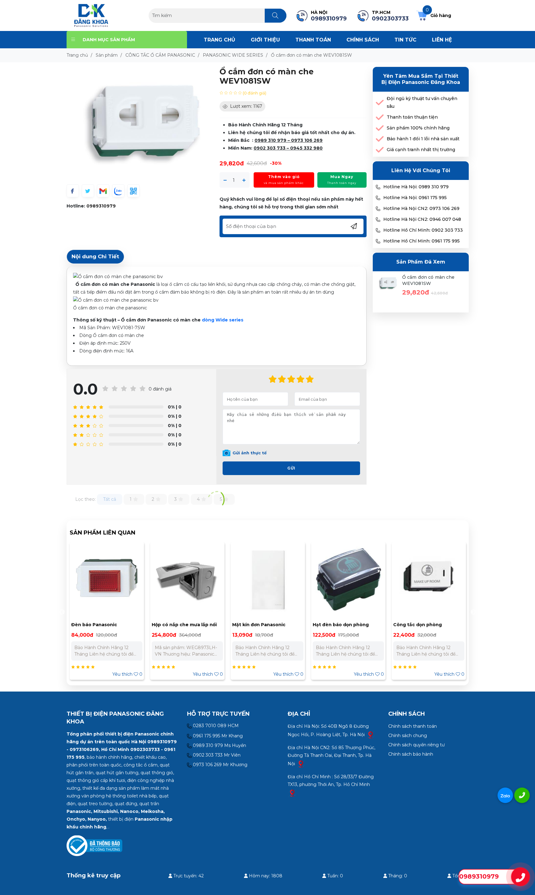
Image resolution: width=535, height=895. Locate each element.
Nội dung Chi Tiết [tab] (95, 256)
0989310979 (101, 206)
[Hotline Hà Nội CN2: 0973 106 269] (378, 209)
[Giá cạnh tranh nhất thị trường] (380, 150)
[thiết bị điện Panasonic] (91, 15)
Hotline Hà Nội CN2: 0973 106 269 (421, 208)
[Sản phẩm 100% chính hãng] (380, 128)
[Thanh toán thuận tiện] (380, 117)
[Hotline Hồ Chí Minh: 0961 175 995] (378, 241)
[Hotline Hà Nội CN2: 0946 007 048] (378, 219)
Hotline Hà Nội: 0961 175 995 (415, 197)
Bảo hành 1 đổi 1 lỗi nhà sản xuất (423, 139)
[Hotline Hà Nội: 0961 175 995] (378, 198)
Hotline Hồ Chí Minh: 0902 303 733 (423, 230)
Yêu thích (150, 674)
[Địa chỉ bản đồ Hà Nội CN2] (301, 763)
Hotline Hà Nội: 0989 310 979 (416, 187)
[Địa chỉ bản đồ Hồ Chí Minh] (292, 793)
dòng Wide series (222, 320)
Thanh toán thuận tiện (412, 117)
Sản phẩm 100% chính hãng (418, 128)
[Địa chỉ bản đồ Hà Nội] (370, 734)
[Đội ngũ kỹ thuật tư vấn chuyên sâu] (380, 103)
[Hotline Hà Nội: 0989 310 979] (378, 187)
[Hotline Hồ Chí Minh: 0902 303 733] (378, 230)
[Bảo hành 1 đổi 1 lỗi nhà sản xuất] (380, 139)
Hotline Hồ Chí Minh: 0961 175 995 (421, 241)
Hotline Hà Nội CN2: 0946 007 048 (422, 219)
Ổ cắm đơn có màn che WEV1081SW (428, 280)
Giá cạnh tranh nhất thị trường (421, 149)
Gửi (291, 468)
